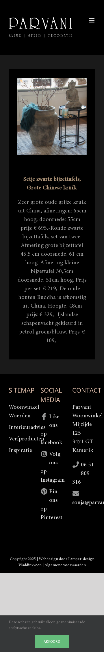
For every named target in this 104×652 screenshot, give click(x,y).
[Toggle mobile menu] (92, 20)
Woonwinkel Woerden (20, 411)
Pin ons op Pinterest (51, 505)
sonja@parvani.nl (83, 503)
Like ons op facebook (51, 430)
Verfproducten (20, 439)
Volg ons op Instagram (52, 467)
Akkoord (52, 641)
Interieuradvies (20, 427)
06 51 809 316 (83, 473)
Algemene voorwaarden (65, 565)
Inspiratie (20, 450)
